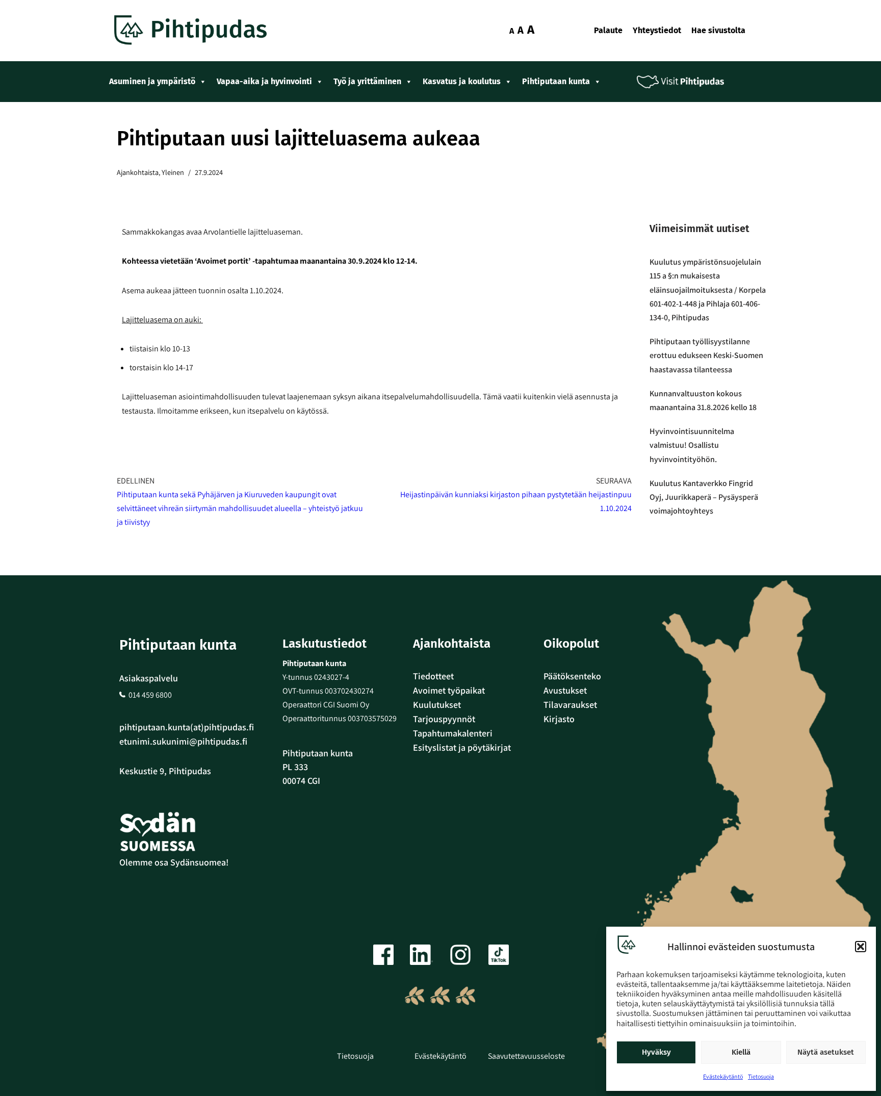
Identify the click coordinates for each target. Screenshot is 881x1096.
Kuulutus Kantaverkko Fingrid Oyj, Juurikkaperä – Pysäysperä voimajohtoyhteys (704, 497)
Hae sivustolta (718, 30)
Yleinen (173, 172)
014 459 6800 (150, 695)
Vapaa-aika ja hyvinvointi (264, 81)
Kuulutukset (437, 704)
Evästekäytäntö (723, 1076)
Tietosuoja (761, 1076)
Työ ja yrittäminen (367, 81)
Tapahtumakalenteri (453, 733)
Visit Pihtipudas (688, 81)
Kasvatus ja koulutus (462, 81)
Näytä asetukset (825, 1052)
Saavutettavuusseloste (526, 1056)
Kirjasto (559, 719)
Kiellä (741, 1052)
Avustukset (565, 690)
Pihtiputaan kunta (556, 81)
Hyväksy (656, 1052)
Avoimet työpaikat (449, 690)
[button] (861, 946)
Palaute (608, 30)
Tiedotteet (433, 676)
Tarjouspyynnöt (444, 719)
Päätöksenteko (572, 676)
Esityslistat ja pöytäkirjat (462, 747)
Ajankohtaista (138, 172)
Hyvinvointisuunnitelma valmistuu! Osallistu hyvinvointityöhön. (692, 445)
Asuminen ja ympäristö (152, 81)
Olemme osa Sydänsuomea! (173, 862)
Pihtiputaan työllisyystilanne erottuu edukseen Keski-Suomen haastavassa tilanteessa (706, 355)
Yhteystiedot (657, 30)
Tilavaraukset (570, 704)
